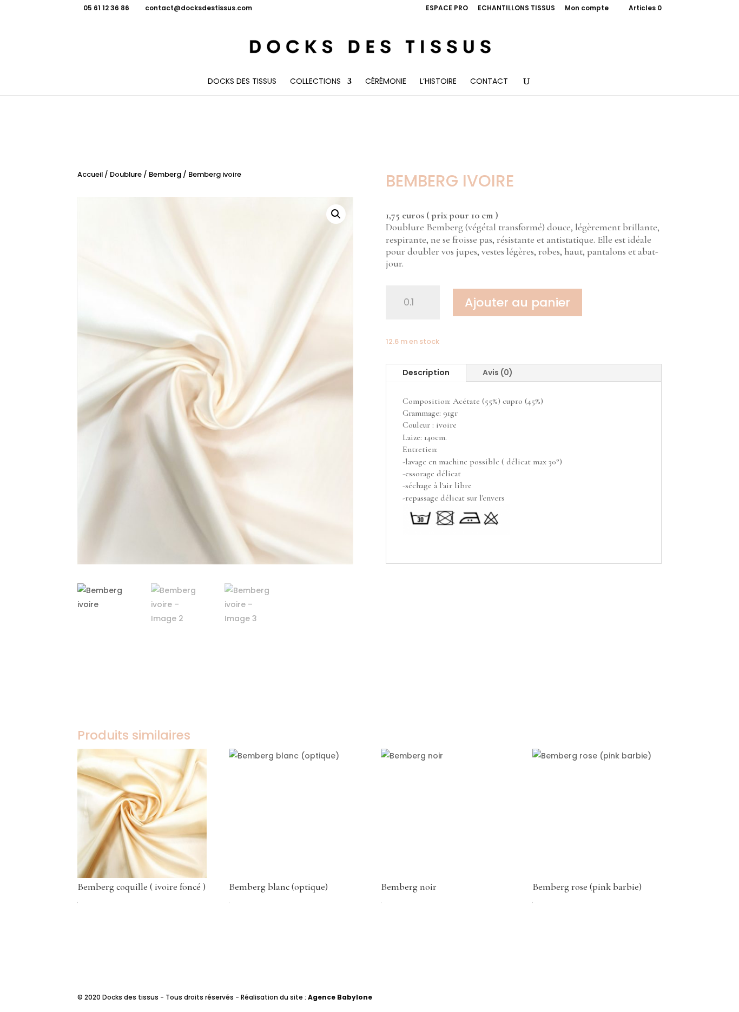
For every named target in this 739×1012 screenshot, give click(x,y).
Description (426, 372)
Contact (489, 81)
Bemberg (165, 174)
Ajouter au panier (517, 302)
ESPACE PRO (447, 8)
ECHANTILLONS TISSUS (516, 8)
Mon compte (587, 8)
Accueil (90, 174)
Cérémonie (385, 81)
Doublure (126, 174)
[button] (336, 214)
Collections (315, 81)
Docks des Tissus (242, 81)
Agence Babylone (340, 997)
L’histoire (438, 81)
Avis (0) (498, 372)
